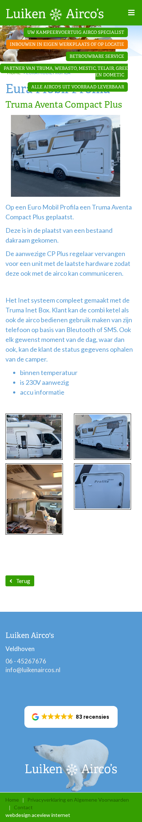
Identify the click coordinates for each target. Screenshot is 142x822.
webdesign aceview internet (37, 815)
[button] (71, 717)
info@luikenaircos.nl (32, 670)
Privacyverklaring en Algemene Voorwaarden (78, 800)
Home (12, 800)
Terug (23, 581)
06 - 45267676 (25, 661)
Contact (23, 807)
